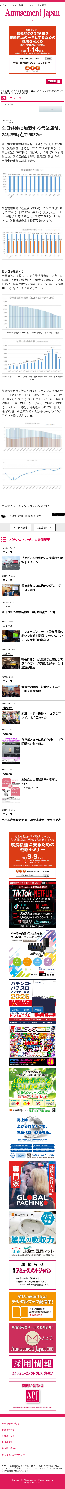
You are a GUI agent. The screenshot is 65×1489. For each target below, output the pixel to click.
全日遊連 (12, 516)
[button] (54, 81)
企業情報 (8, 1442)
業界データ (9, 1430)
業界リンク (9, 1436)
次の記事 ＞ (44, 527)
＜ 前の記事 (20, 527)
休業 (33, 516)
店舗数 (21, 516)
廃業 (38, 516)
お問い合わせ (10, 1448)
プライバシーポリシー (14, 1455)
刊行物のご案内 (11, 1423)
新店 (27, 516)
